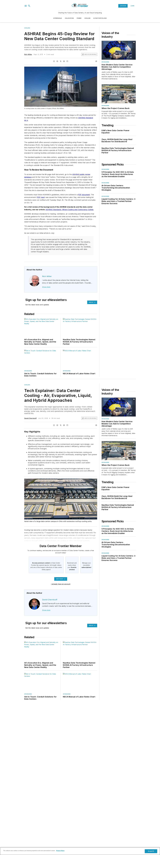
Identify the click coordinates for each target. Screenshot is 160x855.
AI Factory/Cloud (100, 18)
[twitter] (61, 61)
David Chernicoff (30, 418)
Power (79, 18)
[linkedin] (57, 61)
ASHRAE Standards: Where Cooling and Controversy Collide (69, 210)
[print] (96, 61)
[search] (29, 5)
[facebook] (54, 61)
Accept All (151, 851)
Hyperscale (57, 18)
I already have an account (60, 584)
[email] (67, 61)
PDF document (84, 195)
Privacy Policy (60, 850)
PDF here (40, 197)
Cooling (87, 18)
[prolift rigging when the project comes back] (119, 93)
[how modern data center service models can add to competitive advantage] (119, 50)
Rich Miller (28, 54)
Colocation (69, 18)
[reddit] (64, 61)
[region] (80, 851)
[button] (25, 5)
